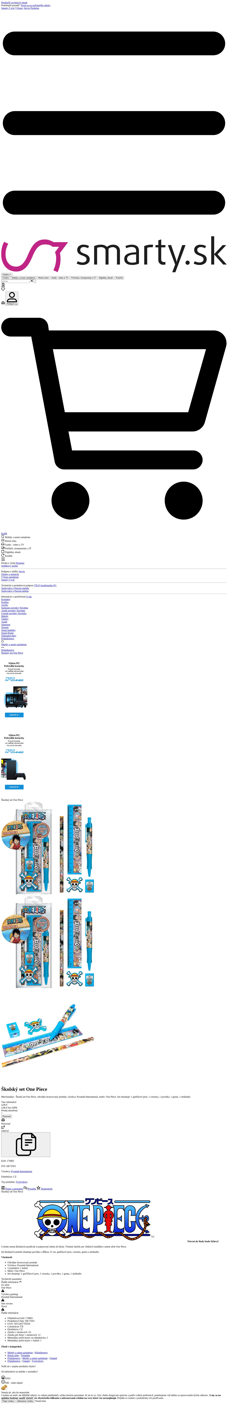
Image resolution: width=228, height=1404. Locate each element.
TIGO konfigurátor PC (45, 585)
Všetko (5, 278)
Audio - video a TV (59, 278)
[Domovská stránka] (114, 254)
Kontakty (5, 599)
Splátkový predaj (9, 566)
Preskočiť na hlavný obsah (14, 2)
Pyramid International (21, 1171)
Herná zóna (43, 278)
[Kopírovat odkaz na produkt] (25, 1144)
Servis (27, 8)
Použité (119, 278)
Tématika (25, 1355)
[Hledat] (35, 281)
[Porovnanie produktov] (3, 303)
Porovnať (6, 1116)
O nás (29, 596)
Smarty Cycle (8, 8)
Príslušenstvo (7, 650)
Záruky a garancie (10, 574)
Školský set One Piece (12, 653)
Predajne (35, 8)
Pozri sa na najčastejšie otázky (36, 5)
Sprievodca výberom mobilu (15, 588)
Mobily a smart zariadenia (23, 278)
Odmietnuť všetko (25, 1401)
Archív (4, 605)
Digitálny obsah (106, 278)
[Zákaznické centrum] (3, 285)
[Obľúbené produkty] (3, 290)
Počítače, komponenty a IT (83, 278)
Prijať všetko (8, 1401)
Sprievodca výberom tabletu (15, 591)
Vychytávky (22, 1182)
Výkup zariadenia (10, 577)
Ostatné (53, 1358)
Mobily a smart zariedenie (35, 1358)
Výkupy (19, 8)
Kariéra (5, 602)
